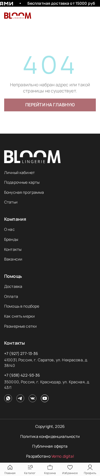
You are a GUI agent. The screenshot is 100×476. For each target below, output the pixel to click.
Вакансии (13, 259)
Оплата (11, 296)
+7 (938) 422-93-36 (22, 375)
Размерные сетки (20, 326)
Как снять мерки (19, 316)
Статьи (11, 202)
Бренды (11, 239)
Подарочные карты (21, 182)
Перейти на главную (50, 105)
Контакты (12, 249)
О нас (9, 229)
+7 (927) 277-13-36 (21, 353)
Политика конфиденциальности (50, 436)
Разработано (50, 456)
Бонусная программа (24, 192)
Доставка (13, 286)
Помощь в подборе (21, 306)
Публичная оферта (50, 446)
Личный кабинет (19, 172)
